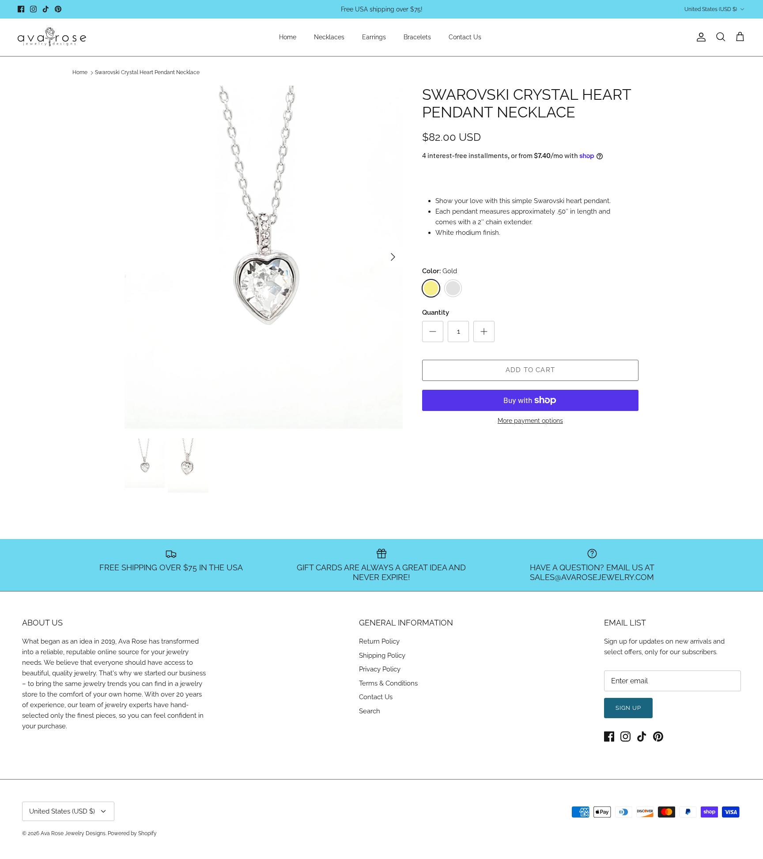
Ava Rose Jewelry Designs (73, 833)
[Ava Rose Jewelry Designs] (52, 37)
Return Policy (379, 641)
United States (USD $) (710, 9)
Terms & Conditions (388, 683)
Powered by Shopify (132, 833)
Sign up (628, 708)
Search (369, 711)
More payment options (530, 420)
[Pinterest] (58, 9)
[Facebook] (21, 9)
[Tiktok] (45, 9)
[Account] (699, 37)
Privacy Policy (379, 669)
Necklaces (329, 37)
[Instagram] (33, 9)
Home (287, 37)
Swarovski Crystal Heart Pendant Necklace (147, 73)
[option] (264, 257)
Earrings (374, 37)
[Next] (393, 257)
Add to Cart (530, 370)
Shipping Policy (382, 655)
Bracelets (417, 37)
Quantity (435, 312)
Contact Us (465, 37)
